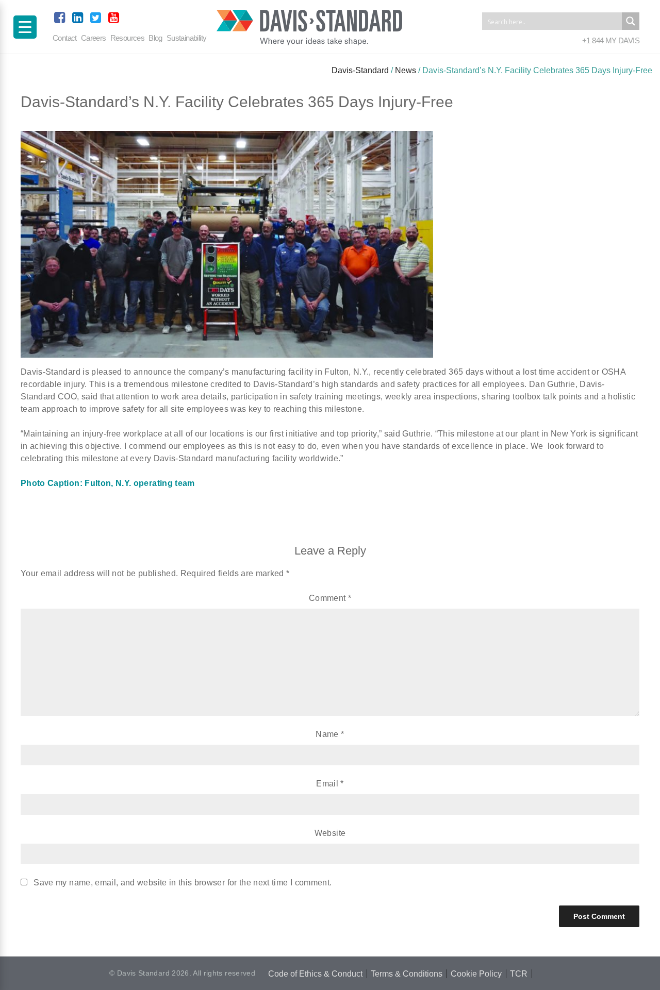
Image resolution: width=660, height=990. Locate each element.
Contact (65, 37)
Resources (127, 37)
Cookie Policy (476, 973)
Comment (330, 598)
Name (330, 734)
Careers (93, 37)
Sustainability (187, 37)
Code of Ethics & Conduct (315, 973)
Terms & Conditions (406, 973)
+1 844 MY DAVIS (610, 40)
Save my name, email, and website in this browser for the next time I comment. (183, 882)
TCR (518, 973)
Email (329, 783)
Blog (155, 37)
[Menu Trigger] (25, 27)
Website (330, 833)
